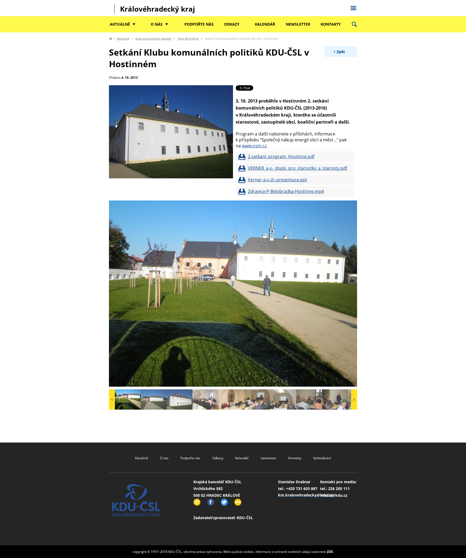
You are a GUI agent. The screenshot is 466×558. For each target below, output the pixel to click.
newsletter (298, 24)
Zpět (341, 51)
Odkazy (231, 24)
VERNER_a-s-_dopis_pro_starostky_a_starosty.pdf (297, 168)
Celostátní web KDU (353, 7)
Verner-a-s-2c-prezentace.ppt (277, 180)
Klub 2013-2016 (188, 38)
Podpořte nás (199, 24)
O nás (157, 24)
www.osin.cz (254, 146)
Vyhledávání (322, 458)
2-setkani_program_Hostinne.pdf (281, 156)
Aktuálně (120, 24)
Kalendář (265, 24)
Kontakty (331, 24)
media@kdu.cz (333, 495)
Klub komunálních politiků (153, 38)
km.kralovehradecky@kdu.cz (305, 495)
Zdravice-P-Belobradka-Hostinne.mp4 (286, 191)
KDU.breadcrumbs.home (110, 38)
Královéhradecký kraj (157, 9)
